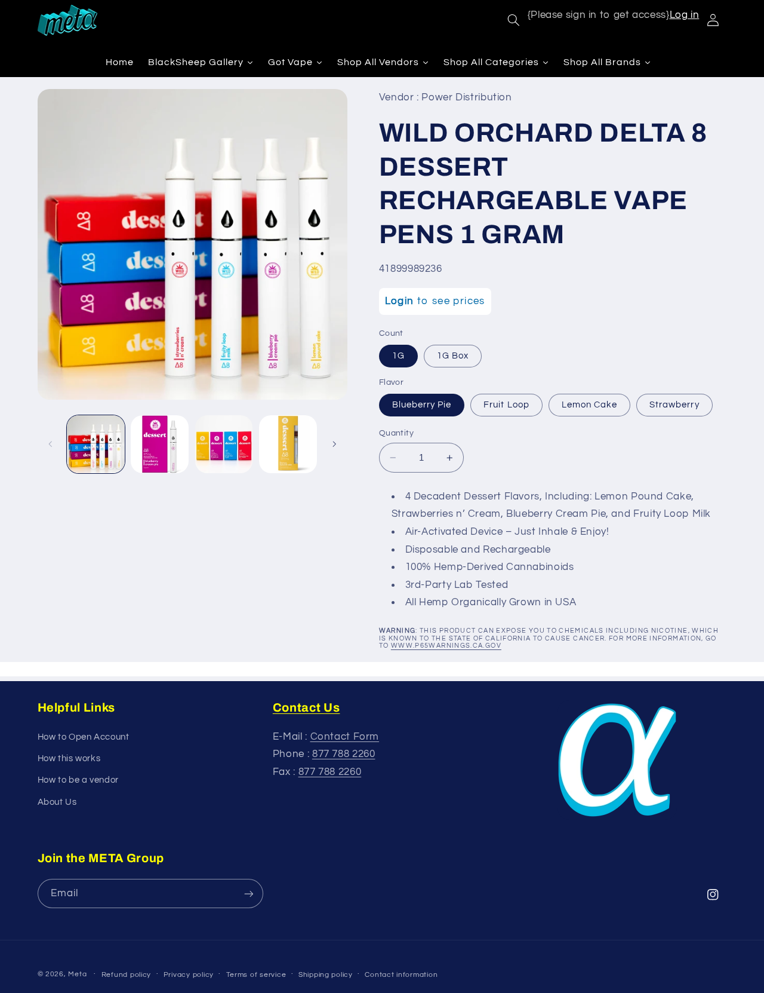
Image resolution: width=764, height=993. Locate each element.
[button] (513, 20)
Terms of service (256, 974)
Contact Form (345, 736)
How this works (69, 758)
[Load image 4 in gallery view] (288, 444)
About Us (57, 802)
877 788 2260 (343, 754)
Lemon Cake (590, 404)
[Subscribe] (248, 893)
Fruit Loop (506, 404)
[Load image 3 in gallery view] (224, 444)
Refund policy (126, 974)
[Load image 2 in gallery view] (160, 444)
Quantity (396, 433)
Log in (685, 15)
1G (398, 355)
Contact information (401, 974)
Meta (77, 974)
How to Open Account (84, 737)
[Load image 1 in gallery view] (96, 444)
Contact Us (306, 707)
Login (399, 301)
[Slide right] (334, 444)
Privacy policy (189, 974)
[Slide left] (51, 444)
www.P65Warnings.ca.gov (446, 645)
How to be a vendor (78, 780)
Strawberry (674, 404)
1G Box (453, 355)
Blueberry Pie (422, 404)
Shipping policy (325, 974)
